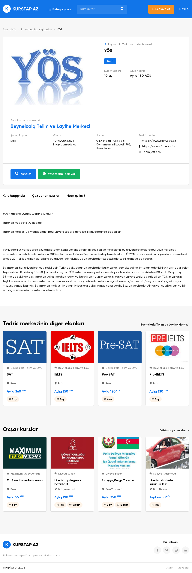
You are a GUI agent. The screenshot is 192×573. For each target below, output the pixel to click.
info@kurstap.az (14, 567)
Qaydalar (183, 568)
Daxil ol (184, 9)
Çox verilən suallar (45, 195)
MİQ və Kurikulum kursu (25, 480)
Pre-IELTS (156, 374)
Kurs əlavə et (161, 9)
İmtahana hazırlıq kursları (36, 29)
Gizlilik (169, 568)
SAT (10, 374)
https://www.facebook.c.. (159, 146)
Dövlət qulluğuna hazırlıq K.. (67, 482)
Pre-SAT (108, 374)
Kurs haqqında (14, 195)
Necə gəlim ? (76, 195)
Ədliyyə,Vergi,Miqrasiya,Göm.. (120, 480)
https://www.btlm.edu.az (159, 140)
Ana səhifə (9, 29)
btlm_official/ (152, 152)
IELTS (58, 374)
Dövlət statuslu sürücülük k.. (161, 482)
